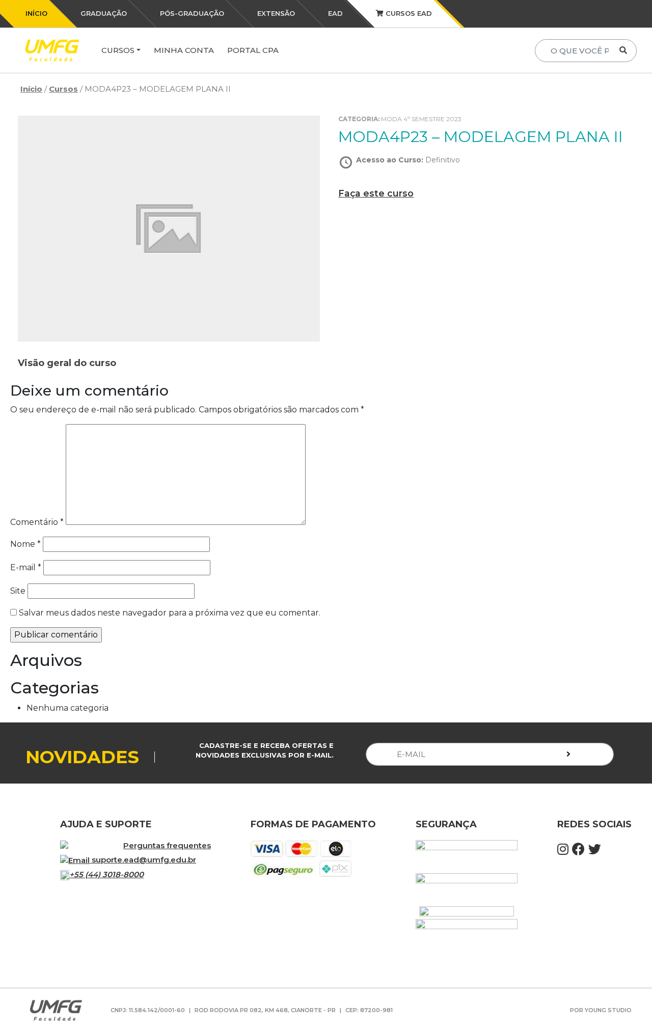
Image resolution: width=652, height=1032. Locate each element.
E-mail (25, 567)
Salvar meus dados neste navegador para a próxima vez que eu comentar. (169, 613)
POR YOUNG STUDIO (601, 1010)
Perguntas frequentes (167, 845)
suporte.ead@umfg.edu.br (144, 859)
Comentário (37, 522)
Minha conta (184, 50)
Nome (25, 544)
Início (31, 89)
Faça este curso (376, 193)
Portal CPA (253, 50)
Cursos (117, 50)
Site (17, 591)
